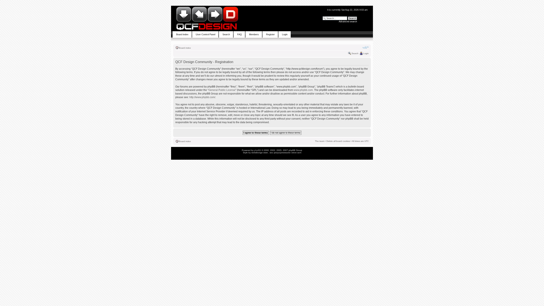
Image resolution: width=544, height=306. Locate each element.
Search (354, 53)
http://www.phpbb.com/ (202, 97)
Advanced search (348, 21)
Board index (185, 48)
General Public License (221, 90)
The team (319, 141)
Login (366, 53)
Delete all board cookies (338, 141)
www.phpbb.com (303, 90)
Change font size (366, 47)
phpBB (257, 150)
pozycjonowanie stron (285, 152)
